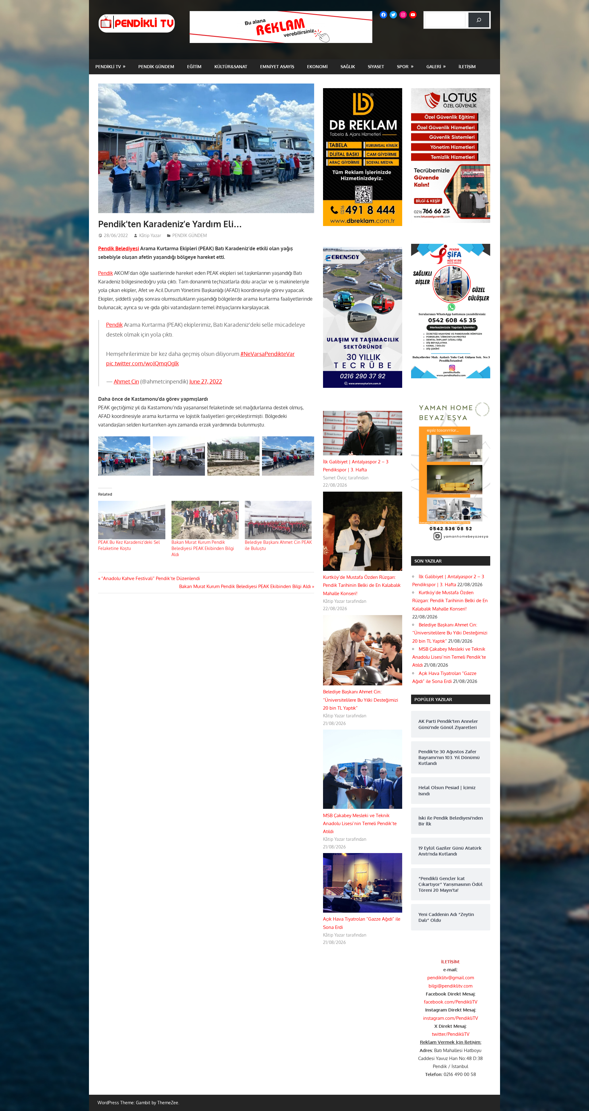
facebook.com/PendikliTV (450, 1002)
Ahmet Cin (126, 381)
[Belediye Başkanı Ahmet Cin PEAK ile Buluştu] (278, 520)
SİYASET (376, 66)
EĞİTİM (194, 66)
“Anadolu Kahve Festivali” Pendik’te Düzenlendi (150, 578)
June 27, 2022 (205, 381)
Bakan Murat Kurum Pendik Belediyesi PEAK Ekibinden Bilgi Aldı (202, 548)
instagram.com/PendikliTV (450, 1018)
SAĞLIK (348, 66)
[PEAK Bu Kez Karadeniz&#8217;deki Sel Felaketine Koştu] (131, 520)
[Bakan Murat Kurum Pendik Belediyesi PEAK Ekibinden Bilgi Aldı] (205, 520)
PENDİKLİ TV (108, 66)
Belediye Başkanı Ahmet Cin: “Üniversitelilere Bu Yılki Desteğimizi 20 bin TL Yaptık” (360, 700)
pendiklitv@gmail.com (450, 977)
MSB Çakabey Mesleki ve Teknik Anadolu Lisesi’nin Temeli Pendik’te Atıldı (360, 824)
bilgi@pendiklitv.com (450, 986)
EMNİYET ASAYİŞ (277, 66)
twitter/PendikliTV (450, 1034)
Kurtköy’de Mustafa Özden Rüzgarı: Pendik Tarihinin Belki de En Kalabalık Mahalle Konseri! (362, 585)
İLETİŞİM (467, 66)
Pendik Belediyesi (118, 248)
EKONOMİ (317, 66)
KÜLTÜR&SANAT (230, 66)
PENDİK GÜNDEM (156, 66)
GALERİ (433, 66)
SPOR (403, 66)
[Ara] (478, 20)
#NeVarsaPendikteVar (268, 353)
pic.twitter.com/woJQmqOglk (142, 363)
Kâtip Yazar (150, 235)
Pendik (105, 273)
